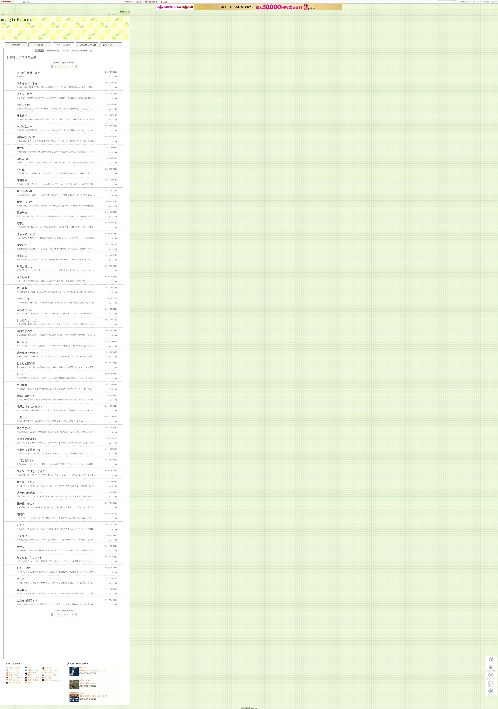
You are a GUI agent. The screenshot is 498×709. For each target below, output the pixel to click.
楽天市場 (494, 2)
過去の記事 (491, 679)
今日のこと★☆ (85, 680)
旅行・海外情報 (33, 680)
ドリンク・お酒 (15, 683)
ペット (30, 668)
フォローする (490, 671)
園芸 (29, 683)
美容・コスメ (14, 673)
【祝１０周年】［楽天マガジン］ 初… (94, 696)
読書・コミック (33, 678)
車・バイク (49, 673)
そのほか (29, 2)
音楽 (29, 675)
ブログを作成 (484, 2)
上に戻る (491, 695)
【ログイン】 (125, 14)
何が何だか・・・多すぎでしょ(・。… (94, 670)
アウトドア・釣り (51, 670)
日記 (8, 14)
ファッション (14, 670)
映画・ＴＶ (32, 673)
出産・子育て (14, 668)
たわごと (82, 693)
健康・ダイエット (15, 675)
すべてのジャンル (51, 680)
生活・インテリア (15, 678)
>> (467, 2)
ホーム (3, 14)
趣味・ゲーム (33, 670)
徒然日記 (82, 667)
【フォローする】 (112, 14)
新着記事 (491, 687)
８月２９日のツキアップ (88, 683)
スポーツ (48, 668)
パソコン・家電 (51, 675)
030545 (123, 12)
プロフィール (17, 14)
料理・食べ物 (14, 680)
